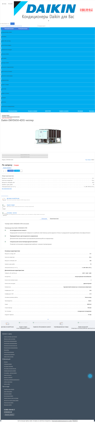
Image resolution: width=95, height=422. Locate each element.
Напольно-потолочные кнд (10, 345)
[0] (39, 22)
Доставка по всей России (10, 368)
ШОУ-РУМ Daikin (8, 391)
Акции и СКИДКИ (8, 377)
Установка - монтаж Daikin (10, 373)
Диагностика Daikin (8, 402)
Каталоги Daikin (8, 393)
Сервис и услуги (64, 111)
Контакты (92, 111)
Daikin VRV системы (8, 356)
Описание (44, 218)
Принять (75, 421)
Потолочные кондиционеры (11, 347)
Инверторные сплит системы (11, 398)
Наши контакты (7, 375)
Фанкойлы (6, 350)
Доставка (4, 3)
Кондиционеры (12, 111)
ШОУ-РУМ (48, 111)
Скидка (16, 165)
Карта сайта (7, 384)
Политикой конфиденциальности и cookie (62, 421)
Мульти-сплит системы (9, 339)
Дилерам (80, 111)
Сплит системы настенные (10, 336)
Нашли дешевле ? (7, 167)
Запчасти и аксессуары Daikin (11, 400)
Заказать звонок (9, 414)
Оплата (6, 362)
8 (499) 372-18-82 (86, 11)
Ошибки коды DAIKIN (9, 389)
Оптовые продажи (8, 366)
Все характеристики (7, 188)
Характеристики (54, 218)
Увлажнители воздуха (9, 354)
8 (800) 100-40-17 (86, 9)
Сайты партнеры (8, 382)
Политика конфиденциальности (11, 379)
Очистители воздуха (9, 352)
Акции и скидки (32, 111)
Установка (10, 3)
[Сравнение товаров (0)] (37, 22)
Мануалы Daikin (8, 405)
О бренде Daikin (8, 364)
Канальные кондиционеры (10, 343)
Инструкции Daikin (8, 396)
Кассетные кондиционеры (10, 341)
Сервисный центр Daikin (10, 370)
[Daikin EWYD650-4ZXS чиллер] (48, 136)
